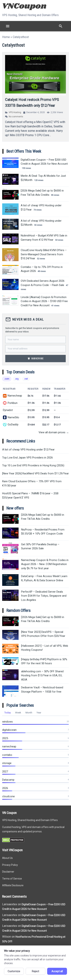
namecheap (9, 746)
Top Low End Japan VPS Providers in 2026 (27, 457)
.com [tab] (6, 379)
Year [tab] (39, 712)
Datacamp (8, 779)
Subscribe (35, 358)
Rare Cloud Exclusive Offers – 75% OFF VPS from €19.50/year (32, 483)
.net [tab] (26, 379)
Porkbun (12, 403)
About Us (7, 857)
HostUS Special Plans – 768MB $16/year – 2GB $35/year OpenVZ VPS (30, 495)
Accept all (57, 971)
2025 (5, 738)
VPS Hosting (15, 112)
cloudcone (8, 796)
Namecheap (15, 395)
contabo (7, 755)
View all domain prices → (54, 432)
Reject (35, 971)
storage (6, 763)
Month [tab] (28, 712)
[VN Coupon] (24, 6)
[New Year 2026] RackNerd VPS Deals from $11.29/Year (35, 473)
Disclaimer (8, 871)
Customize (14, 971)
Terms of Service (12, 878)
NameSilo (13, 417)
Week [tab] (18, 712)
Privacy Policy (10, 864)
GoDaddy (13, 424)
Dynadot (8, 410)
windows (7, 721)
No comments (16, 116)
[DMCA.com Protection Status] (13, 841)
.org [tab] (17, 379)
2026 (5, 788)
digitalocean (9, 729)
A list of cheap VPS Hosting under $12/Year (28, 449)
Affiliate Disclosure (12, 885)
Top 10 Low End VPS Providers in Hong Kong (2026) (33, 465)
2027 (5, 771)
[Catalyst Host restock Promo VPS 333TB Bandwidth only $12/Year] (35, 75)
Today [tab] (7, 712)
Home (6, 37)
